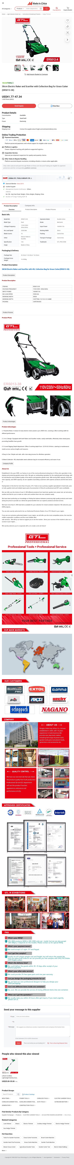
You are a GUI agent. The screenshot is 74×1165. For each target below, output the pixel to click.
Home (3, 14)
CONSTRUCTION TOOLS (26, 1105)
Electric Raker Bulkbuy (60, 1147)
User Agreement (48, 1157)
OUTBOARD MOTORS (61, 1102)
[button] (65, 209)
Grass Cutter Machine (30, 1142)
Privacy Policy (65, 1157)
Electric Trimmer (28, 1124)
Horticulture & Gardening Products (31, 14)
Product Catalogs (29, 1094)
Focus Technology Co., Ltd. (24, 1157)
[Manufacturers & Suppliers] (37, 3)
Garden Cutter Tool (44, 1147)
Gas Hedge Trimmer (9, 1128)
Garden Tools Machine (48, 1142)
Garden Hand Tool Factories (11, 1142)
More (3, 1150)
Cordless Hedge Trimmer (44, 1124)
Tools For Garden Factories (11, 1138)
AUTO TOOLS (41, 1102)
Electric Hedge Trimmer (62, 1124)
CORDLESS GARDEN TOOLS (10, 1102)
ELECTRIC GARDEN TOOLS (63, 1098)
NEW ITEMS (5, 1098)
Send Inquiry (19, 106)
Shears (17, 1124)
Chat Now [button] (56, 106)
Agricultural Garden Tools (27, 1147)
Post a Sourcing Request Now (57, 1043)
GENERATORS (6, 1105)
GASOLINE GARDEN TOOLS (27, 1102)
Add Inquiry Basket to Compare (37, 74)
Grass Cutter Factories (30, 1138)
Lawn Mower (7, 1124)
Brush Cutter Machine (47, 1138)
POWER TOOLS (24, 1098)
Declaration (57, 1157)
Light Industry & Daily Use (13, 14)
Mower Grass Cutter (9, 1147)
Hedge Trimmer (46, 14)
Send (18, 1043)
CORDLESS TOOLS (42, 1098)
